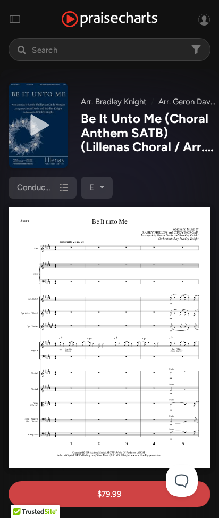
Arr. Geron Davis (187, 101)
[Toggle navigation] (15, 19)
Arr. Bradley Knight (114, 101)
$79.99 (109, 494)
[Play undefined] (38, 125)
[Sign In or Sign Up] (204, 19)
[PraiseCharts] (109, 19)
